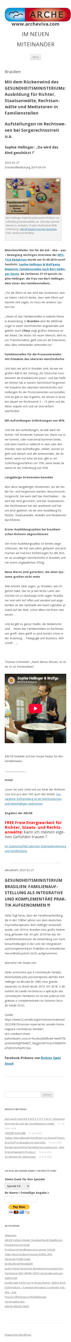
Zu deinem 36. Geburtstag (20, 1156)
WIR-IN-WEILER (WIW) (17, 1306)
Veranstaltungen (15, 1301)
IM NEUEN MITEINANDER (19, 1263)
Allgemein (10, 1235)
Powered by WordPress (18, 1334)
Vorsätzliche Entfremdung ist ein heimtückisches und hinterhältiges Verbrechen (33, 798)
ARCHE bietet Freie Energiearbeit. (38, 229)
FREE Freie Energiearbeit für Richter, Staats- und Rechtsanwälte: (33, 827)
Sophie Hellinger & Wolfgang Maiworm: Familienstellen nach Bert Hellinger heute (35, 269)
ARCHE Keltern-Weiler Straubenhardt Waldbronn (34, 1240)
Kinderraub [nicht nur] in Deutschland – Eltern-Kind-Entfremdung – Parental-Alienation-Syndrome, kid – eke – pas (35, 1287)
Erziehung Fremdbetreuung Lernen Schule (30, 1249)
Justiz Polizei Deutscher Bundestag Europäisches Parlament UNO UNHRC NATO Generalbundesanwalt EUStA (34, 1273)
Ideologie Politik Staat (17, 1259)
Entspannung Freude (17, 1245)
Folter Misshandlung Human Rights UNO (28, 1254)
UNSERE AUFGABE (15, 1133)
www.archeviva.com (35, 23)
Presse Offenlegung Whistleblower (26, 1297)
